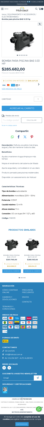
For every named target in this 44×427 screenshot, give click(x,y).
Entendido (22, 424)
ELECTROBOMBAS (10, 17)
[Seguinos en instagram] (4, 368)
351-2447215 (10, 351)
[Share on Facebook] (18, 137)
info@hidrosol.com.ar (13, 354)
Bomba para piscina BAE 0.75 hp (11, 256)
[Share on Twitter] (25, 137)
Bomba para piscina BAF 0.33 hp (32, 256)
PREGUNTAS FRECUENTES (28, 291)
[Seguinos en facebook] (9, 368)
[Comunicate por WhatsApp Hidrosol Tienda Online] (39, 409)
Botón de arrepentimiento (22, 412)
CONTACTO (27, 302)
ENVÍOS (25, 297)
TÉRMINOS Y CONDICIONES (8, 308)
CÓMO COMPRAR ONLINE (10, 291)
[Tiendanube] (22, 400)
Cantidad (6, 99)
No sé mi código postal (9, 125)
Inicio (4, 14)
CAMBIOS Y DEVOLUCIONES (9, 298)
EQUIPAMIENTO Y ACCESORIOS (21, 14)
